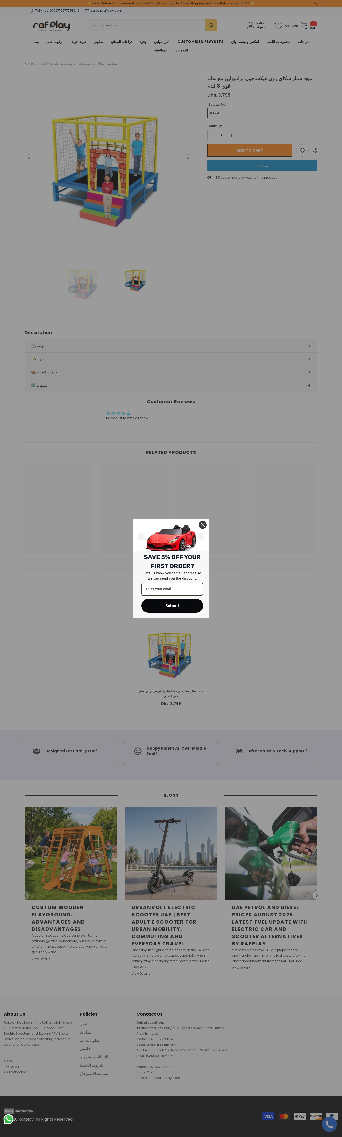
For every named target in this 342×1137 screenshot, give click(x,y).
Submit (172, 605)
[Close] (203, 525)
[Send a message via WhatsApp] (8, 1119)
